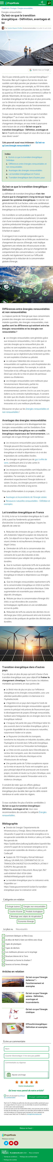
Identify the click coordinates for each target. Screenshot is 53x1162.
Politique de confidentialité (28, 1157)
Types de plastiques (13, 944)
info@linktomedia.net (34, 1114)
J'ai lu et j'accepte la (14, 1097)
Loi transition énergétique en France (24, 174)
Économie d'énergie (26, 921)
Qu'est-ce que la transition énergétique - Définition (24, 159)
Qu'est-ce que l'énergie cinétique (36, 1011)
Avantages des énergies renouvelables (25, 170)
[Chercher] (49, 3)
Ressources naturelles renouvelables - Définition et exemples (27, 502)
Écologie (13, 8)
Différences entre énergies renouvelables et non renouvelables (26, 165)
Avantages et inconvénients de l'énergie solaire (26, 497)
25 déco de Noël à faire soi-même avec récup (23, 940)
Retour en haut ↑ (26, 1128)
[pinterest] (16, 1143)
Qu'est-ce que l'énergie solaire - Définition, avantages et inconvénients (36, 998)
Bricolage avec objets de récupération (26, 916)
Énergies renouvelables (25, 8)
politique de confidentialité (14, 1097)
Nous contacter (34, 1153)
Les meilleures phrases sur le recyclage (21, 952)
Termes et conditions (10, 1157)
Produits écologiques (34, 911)
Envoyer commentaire (38, 1097)
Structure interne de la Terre (16, 956)
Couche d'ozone (15, 911)
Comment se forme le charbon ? (18, 960)
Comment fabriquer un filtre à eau (19, 936)
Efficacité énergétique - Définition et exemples (37, 1026)
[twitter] (6, 1143)
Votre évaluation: (26, 1086)
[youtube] (11, 1143)
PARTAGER (42, 5)
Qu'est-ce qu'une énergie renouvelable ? (23, 144)
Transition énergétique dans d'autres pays (27, 177)
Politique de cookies (10, 1160)
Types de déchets (12, 948)
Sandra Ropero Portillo (15, 28)
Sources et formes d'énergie (16, 964)
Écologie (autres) (13, 906)
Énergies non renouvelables (34, 906)
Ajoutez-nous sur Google (40, 70)
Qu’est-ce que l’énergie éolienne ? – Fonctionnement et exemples (36, 982)
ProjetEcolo (5, 8)
